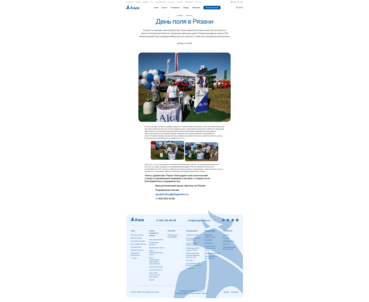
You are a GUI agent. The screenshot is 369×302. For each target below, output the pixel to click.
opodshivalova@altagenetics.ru (172, 194)
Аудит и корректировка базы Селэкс (156, 252)
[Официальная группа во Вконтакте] (237, 220)
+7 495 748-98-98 (166, 220)
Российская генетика (138, 241)
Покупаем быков (212, 8)
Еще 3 (135, 258)
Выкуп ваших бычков (156, 239)
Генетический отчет (156, 270)
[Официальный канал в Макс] (223, 220)
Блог (152, 2)
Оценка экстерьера (155, 267)
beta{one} (234, 292)
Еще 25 (191, 268)
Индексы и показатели (212, 253)
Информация (189, 2)
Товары (186, 8)
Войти (241, 7)
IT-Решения (175, 8)
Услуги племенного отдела (154, 233)
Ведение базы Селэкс (156, 247)
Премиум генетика (137, 250)
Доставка (171, 2)
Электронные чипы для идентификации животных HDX (192, 255)
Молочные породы (137, 235)
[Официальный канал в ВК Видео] (232, 220)
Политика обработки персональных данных (191, 293)
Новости (145, 2)
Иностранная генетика (138, 244)
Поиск (199, 2)
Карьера (138, 2)
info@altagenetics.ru (199, 220)
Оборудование (192, 231)
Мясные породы (136, 238)
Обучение (196, 8)
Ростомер (189, 260)
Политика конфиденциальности (191, 291)
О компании (129, 2)
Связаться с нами (238, 2)
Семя (156, 8)
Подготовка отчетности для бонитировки (154, 275)
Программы (208, 240)
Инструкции (208, 243)
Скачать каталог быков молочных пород (210, 248)
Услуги (164, 8)
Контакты (180, 2)
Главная (180, 15)
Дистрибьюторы (161, 2)
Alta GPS (152, 280)
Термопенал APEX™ (192, 235)
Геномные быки (136, 247)
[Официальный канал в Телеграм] (228, 220)
